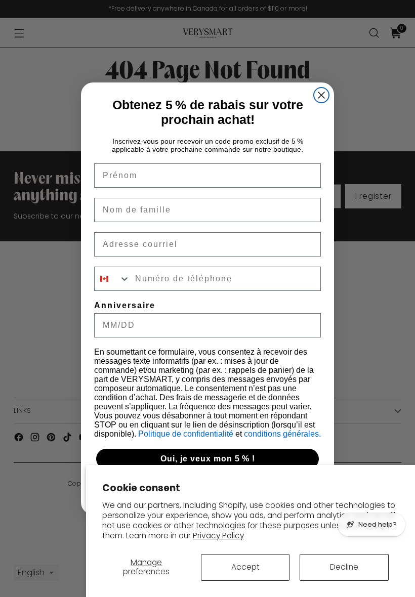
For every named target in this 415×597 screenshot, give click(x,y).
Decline (344, 567)
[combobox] (112, 278)
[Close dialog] (321, 95)
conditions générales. (282, 434)
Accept (245, 567)
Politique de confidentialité (186, 434)
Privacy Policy (218, 535)
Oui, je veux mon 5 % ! (207, 458)
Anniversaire (124, 305)
